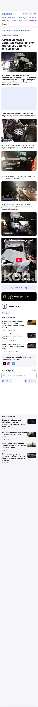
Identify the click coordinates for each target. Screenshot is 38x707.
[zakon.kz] (6, 14)
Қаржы (14, 18)
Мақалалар (32, 18)
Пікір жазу (32, 381)
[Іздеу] (30, 13)
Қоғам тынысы (27, 30)
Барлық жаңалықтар (14, 30)
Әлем (9, 18)
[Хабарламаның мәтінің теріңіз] (19, 375)
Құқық (25, 18)
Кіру (35, 370)
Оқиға (20, 18)
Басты (3, 30)
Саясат (3, 18)
